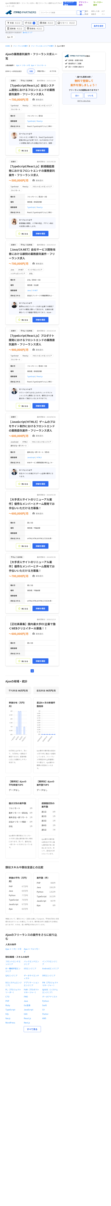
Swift (44, 1005)
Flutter (45, 1014)
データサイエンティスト (31, 977)
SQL (7, 1014)
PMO (26, 996)
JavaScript (31, 457)
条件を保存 (98, 26)
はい (77, 95)
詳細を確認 (40, 150)
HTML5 (39, 457)
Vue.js (7, 1018)
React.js (40, 121)
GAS (25, 1014)
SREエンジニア (48, 975)
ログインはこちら (83, 101)
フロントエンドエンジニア (13, 962)
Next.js (27, 1022)
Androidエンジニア (50, 968)
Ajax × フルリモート (38, 65)
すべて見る (32, 1029)
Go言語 (27, 1005)
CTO (7, 996)
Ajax (11, 908)
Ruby (7, 1005)
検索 (81, 13)
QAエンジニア (11, 975)
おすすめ (53, 71)
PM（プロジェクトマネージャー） (50, 984)
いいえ (90, 95)
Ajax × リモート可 (23, 65)
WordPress (10, 1022)
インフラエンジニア (49, 962)
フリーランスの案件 (20, 46)
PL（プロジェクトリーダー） (13, 991)
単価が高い (41, 71)
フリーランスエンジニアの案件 (42, 46)
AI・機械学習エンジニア (12, 969)
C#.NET (35, 290)
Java (29, 290)
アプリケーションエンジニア (31, 984)
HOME (7, 46)
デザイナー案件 (83, 3)
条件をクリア (27, 32)
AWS (44, 1018)
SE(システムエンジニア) (13, 984)
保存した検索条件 (95, 12)
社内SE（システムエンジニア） (50, 991)
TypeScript (31, 121)
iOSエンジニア (30, 968)
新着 (31, 71)
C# (43, 1009)
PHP (11, 886)
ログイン (103, 12)
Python (12, 895)
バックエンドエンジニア (31, 962)
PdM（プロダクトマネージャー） (31, 991)
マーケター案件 (98, 3)
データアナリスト (49, 996)
